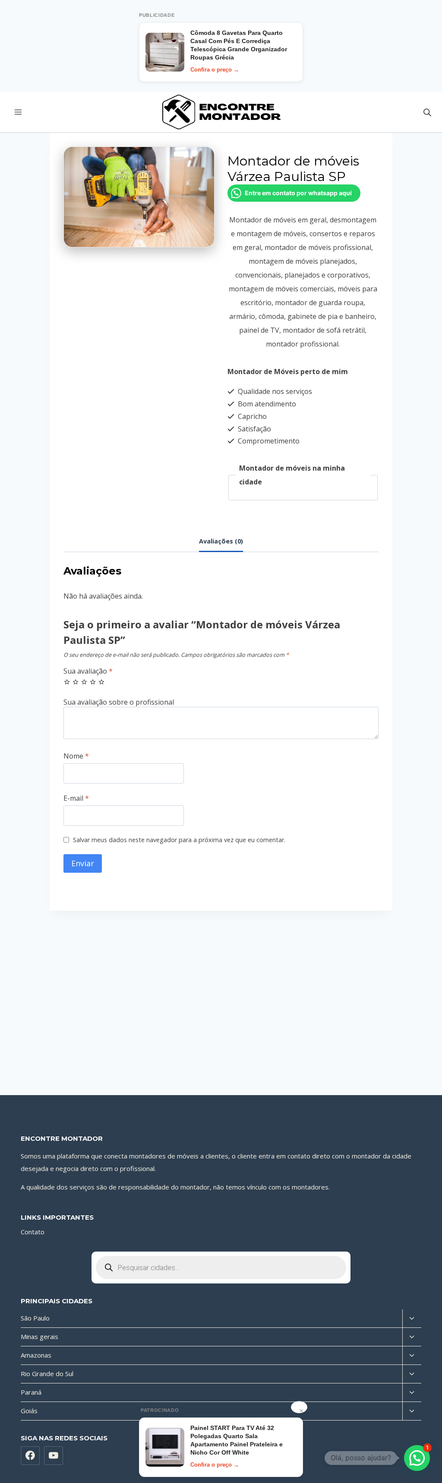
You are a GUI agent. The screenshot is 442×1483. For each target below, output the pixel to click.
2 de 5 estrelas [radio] (75, 681)
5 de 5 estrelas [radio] (101, 681)
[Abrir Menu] (18, 112)
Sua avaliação (88, 671)
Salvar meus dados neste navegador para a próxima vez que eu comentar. (179, 840)
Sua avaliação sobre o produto (221, 702)
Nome (76, 756)
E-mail (76, 798)
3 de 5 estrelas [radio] (84, 681)
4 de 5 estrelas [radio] (92, 681)
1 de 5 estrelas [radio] (66, 681)
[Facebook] (30, 1455)
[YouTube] (53, 1455)
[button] (417, 1458)
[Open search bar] (427, 112)
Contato (32, 1231)
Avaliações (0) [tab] (221, 541)
